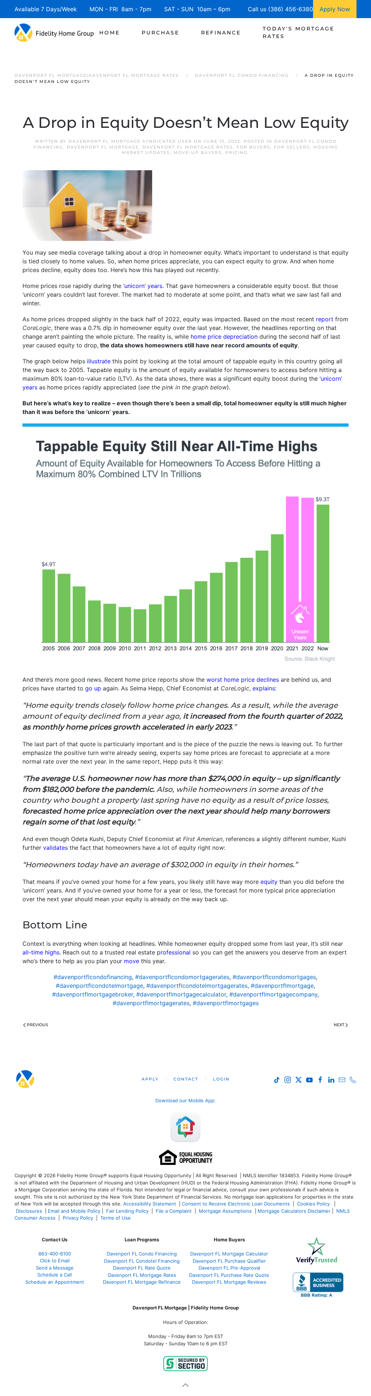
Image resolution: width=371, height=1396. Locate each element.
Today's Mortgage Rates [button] (298, 32)
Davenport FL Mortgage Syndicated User (130, 141)
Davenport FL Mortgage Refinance (142, 1282)
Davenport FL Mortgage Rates (187, 147)
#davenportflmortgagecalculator (181, 994)
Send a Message (55, 1268)
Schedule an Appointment (54, 1282)
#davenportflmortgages (226, 1003)
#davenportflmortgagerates (151, 1003)
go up (93, 688)
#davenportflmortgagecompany (273, 994)
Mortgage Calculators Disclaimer (294, 1211)
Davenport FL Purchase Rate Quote (229, 1275)
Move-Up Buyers (198, 152)
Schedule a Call (54, 1275)
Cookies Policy (314, 1204)
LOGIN (221, 1079)
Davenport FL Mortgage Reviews (229, 1282)
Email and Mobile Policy (74, 1211)
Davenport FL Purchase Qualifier (229, 1261)
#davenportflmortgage (282, 985)
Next (339, 1024)
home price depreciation (224, 336)
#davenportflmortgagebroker (92, 994)
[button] (185, 1385)
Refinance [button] (221, 32)
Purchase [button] (160, 32)
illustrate (99, 361)
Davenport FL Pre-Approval (229, 1268)
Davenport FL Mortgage (103, 147)
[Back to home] (54, 32)
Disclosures (29, 1211)
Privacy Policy (78, 1218)
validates (55, 847)
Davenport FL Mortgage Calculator (229, 1254)
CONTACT (186, 1079)
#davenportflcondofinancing (93, 977)
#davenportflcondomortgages (274, 977)
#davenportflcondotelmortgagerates (196, 985)
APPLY (150, 1079)
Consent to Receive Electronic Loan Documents (236, 1204)
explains (264, 688)
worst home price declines (243, 679)
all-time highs (40, 952)
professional (174, 952)
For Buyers (253, 147)
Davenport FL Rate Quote (142, 1268)
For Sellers (292, 147)
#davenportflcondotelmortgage (99, 985)
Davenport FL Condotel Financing (142, 1261)
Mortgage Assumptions (225, 1211)
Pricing (236, 152)
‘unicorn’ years (142, 285)
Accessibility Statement (149, 1204)
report (324, 319)
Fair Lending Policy (127, 1211)
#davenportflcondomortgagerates (182, 977)
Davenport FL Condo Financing (142, 1254)
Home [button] (109, 32)
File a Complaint (174, 1211)
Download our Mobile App (184, 1100)
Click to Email (55, 1260)
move (131, 961)
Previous (37, 1024)
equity (269, 881)
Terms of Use (116, 1218)
